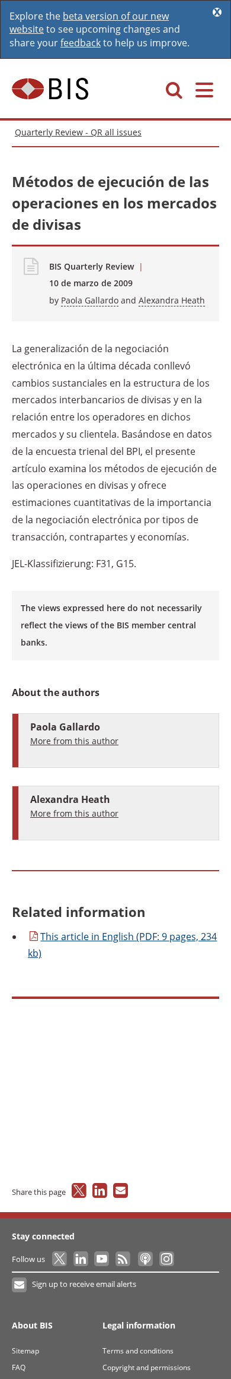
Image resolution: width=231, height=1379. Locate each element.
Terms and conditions (138, 1351)
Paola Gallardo (89, 300)
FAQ (18, 1367)
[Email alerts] (20, 1285)
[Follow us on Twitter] (60, 1259)
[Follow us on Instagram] (166, 1259)
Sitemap (25, 1351)
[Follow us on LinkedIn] (81, 1259)
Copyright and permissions (146, 1367)
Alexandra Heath (172, 300)
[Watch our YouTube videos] (103, 1259)
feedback (80, 42)
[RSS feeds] (123, 1259)
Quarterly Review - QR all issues (78, 132)
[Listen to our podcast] (145, 1259)
